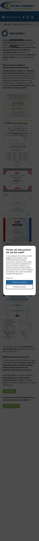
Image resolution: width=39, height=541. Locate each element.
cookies (8, 258)
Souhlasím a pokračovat (19, 282)
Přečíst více (9, 278)
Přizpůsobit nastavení (19, 287)
